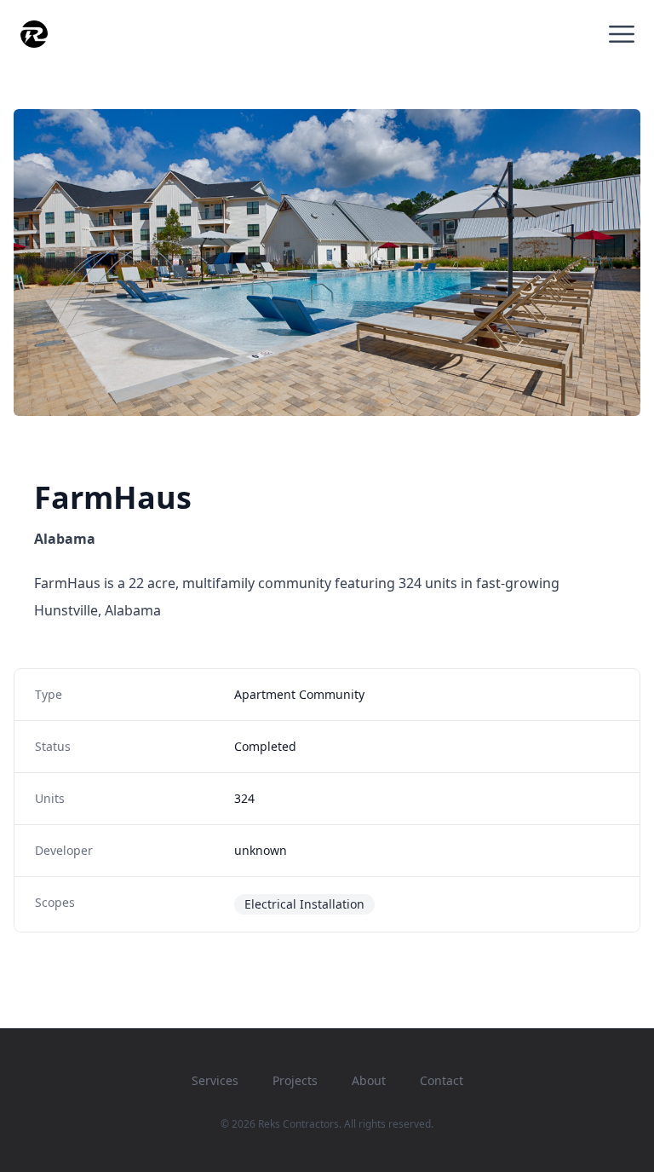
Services (215, 1080)
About (369, 1080)
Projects (295, 1080)
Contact (441, 1080)
